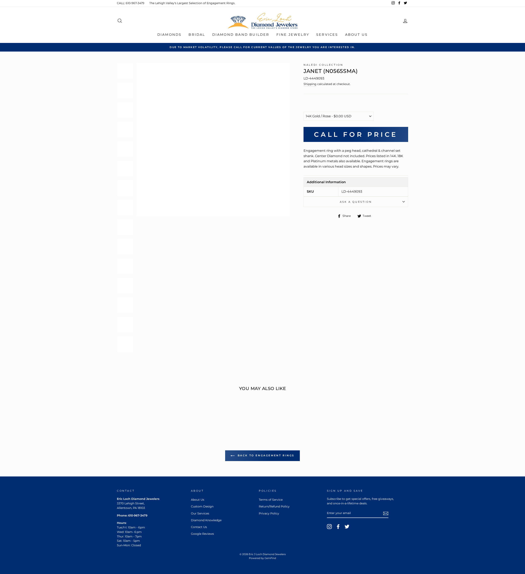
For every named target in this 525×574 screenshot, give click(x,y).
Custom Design (202, 506)
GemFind (270, 558)
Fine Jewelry (292, 35)
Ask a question (356, 201)
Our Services (200, 513)
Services (327, 35)
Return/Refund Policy (274, 506)
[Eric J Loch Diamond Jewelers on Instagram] (329, 526)
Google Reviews (202, 533)
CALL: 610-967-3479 (130, 3)
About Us (356, 35)
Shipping (310, 84)
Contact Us (199, 527)
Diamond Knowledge (206, 520)
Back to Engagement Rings (265, 455)
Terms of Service (271, 499)
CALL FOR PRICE (355, 134)
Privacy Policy (269, 513)
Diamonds (169, 35)
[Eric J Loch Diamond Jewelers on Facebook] (338, 526)
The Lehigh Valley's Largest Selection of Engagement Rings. (192, 3)
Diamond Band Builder (240, 35)
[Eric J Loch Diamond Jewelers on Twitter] (347, 526)
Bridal (196, 35)
